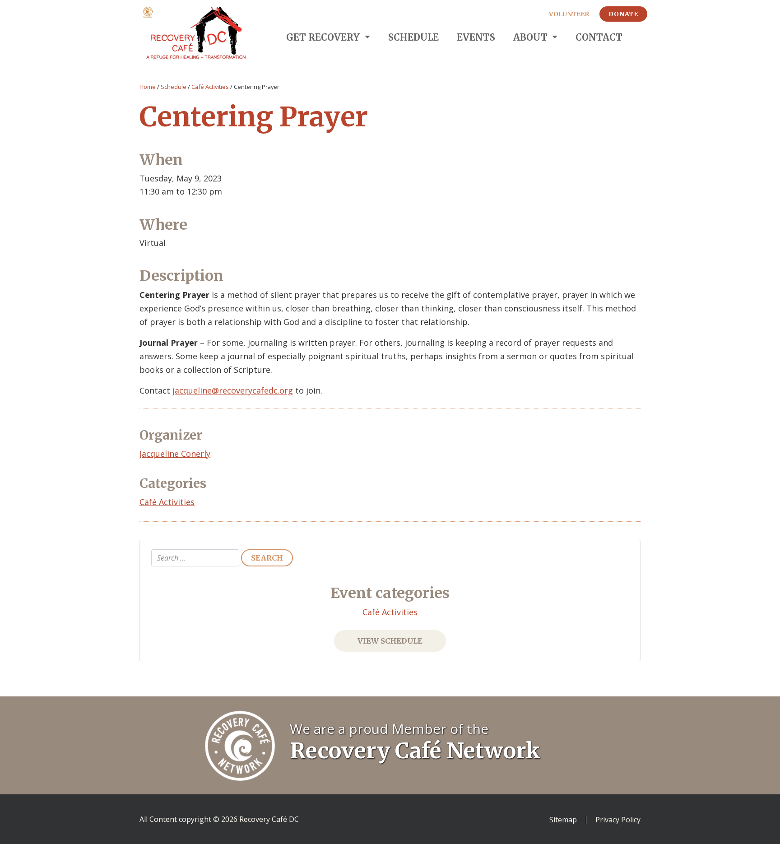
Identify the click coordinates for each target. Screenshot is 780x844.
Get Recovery (324, 37)
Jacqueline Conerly (174, 453)
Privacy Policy (618, 820)
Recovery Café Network (415, 750)
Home (147, 87)
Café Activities (210, 87)
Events (476, 37)
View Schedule (390, 640)
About (531, 37)
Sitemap (563, 820)
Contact (599, 37)
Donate (623, 14)
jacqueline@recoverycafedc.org (232, 390)
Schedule (413, 37)
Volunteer (569, 14)
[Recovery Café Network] (240, 745)
